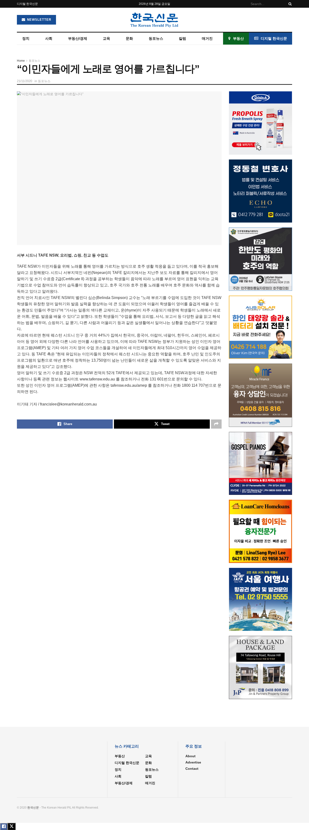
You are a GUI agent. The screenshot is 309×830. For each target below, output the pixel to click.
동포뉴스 (156, 38)
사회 (48, 38)
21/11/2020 (24, 81)
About (190, 756)
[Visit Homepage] (154, 19)
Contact (191, 768)
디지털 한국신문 (27, 4)
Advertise (193, 762)
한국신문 (33, 807)
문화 (129, 38)
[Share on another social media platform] (216, 424)
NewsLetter (38, 19)
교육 (106, 38)
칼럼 (182, 38)
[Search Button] (289, 4)
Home (21, 60)
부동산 (238, 38)
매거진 (207, 38)
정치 (25, 38)
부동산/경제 (77, 38)
